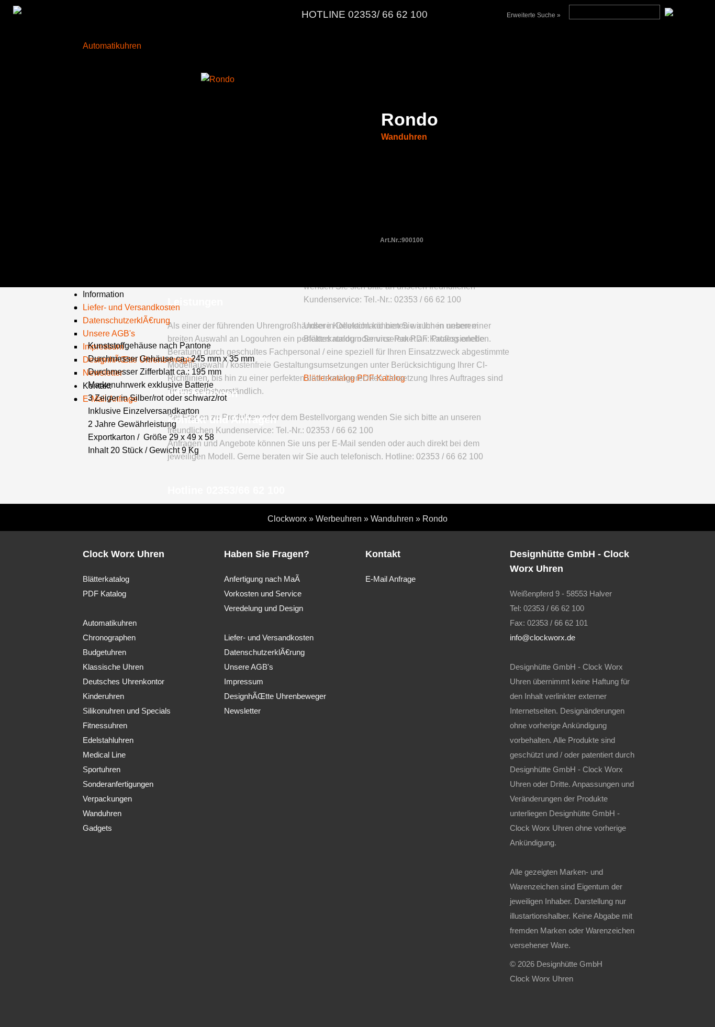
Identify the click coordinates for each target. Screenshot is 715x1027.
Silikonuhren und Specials (127, 710)
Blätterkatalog (106, 578)
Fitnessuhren (105, 725)
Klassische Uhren (113, 666)
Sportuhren (101, 769)
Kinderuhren (103, 696)
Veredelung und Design (263, 608)
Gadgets (97, 827)
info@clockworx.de (542, 637)
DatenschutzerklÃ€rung (264, 652)
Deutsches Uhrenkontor (123, 681)
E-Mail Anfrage (390, 578)
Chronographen (109, 637)
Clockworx (287, 518)
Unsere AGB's (248, 666)
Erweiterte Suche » (534, 15)
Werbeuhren (339, 518)
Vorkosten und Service (262, 593)
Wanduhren (404, 136)
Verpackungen (107, 798)
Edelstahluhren (108, 740)
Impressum (243, 681)
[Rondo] (217, 79)
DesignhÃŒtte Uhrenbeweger (275, 696)
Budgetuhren (104, 652)
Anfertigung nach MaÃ (262, 578)
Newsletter (242, 710)
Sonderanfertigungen (118, 784)
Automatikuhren (112, 45)
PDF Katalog (104, 593)
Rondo (435, 518)
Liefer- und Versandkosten (269, 637)
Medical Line (104, 754)
